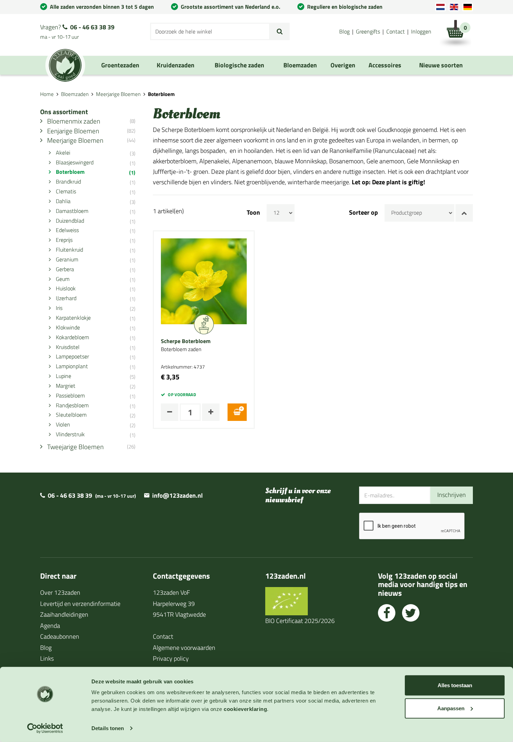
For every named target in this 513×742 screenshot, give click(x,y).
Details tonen (107, 728)
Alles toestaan (455, 685)
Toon (253, 212)
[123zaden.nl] (65, 65)
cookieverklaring (245, 709)
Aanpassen (450, 708)
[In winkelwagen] (237, 412)
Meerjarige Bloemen (118, 94)
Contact (395, 31)
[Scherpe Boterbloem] (204, 280)
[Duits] (467, 7)
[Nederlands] (440, 7)
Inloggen (421, 31)
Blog (344, 31)
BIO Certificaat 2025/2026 (300, 620)
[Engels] (454, 7)
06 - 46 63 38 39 (92, 27)
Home (47, 94)
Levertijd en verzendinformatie (80, 603)
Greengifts (368, 31)
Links (47, 658)
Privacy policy (171, 658)
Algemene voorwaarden (184, 647)
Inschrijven (451, 494)
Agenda (50, 625)
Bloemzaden (75, 94)
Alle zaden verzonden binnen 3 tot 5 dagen (102, 6)
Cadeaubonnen (59, 636)
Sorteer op (363, 212)
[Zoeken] (280, 31)
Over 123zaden (60, 592)
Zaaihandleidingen (64, 614)
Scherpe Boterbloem (185, 341)
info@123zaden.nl (177, 495)
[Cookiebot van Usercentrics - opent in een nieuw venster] (45, 728)
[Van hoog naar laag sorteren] (464, 213)
